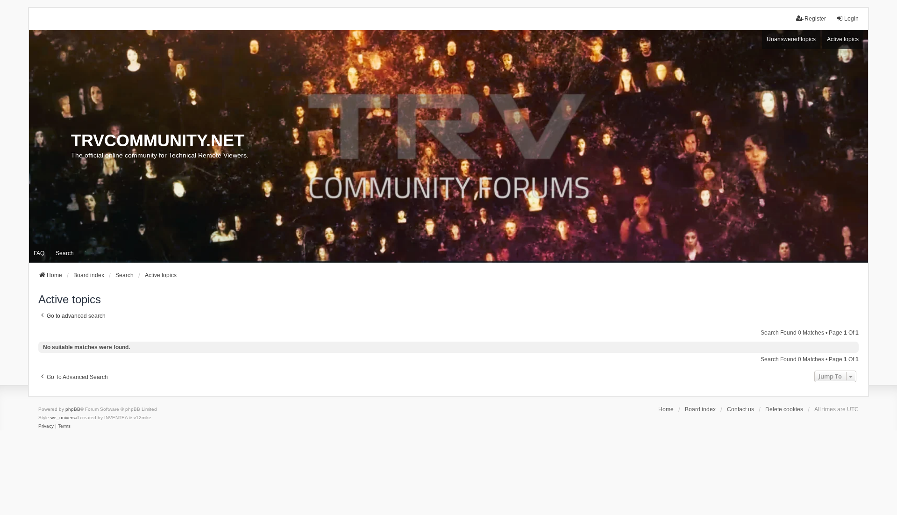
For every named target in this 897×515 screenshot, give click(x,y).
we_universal (64, 417)
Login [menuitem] (851, 18)
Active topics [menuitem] (843, 39)
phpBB (72, 409)
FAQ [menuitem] (39, 253)
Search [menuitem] (65, 253)
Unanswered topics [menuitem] (791, 39)
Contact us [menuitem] (740, 409)
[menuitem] (46, 426)
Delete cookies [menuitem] (784, 409)
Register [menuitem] (815, 18)
